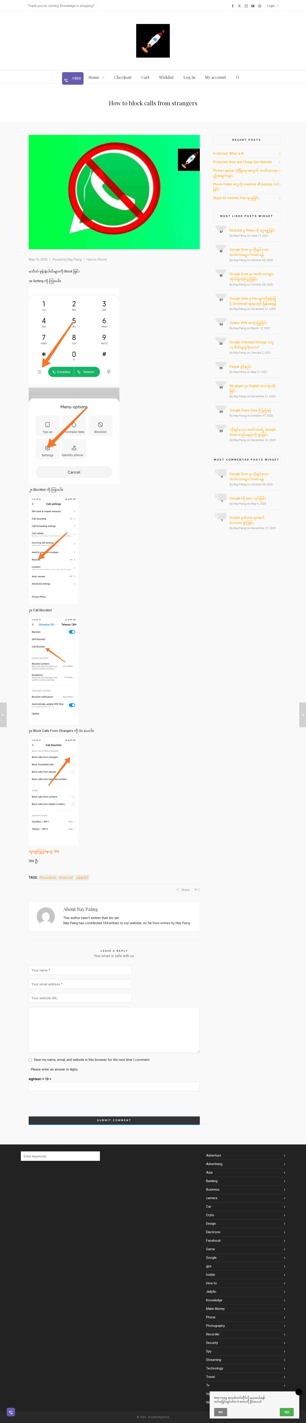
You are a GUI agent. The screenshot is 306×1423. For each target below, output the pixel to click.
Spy (208, 1351)
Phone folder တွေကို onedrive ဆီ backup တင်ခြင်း (246, 186)
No (221, 1412)
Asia (209, 1172)
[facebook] (233, 6)
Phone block (48, 877)
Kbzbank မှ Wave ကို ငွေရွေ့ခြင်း (252, 230)
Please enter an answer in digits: (54, 1069)
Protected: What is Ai (228, 153)
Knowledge (214, 1300)
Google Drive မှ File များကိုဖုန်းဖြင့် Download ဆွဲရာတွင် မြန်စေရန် (253, 301)
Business (213, 1189)
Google (211, 1258)
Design (211, 1224)
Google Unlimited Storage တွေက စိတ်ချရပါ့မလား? (252, 344)
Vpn (209, 1394)
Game (210, 1249)
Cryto (210, 1215)
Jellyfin (211, 1292)
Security (212, 1343)
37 (221, 300)
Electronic (213, 1232)
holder (210, 1275)
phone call (66, 877)
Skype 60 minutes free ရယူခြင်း (236, 198)
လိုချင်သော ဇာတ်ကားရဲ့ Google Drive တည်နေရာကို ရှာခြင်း (253, 432)
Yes (286, 1412)
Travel (210, 1377)
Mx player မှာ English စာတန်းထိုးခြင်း (253, 388)
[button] (94, 1156)
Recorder (213, 1334)
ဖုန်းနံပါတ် (82, 877)
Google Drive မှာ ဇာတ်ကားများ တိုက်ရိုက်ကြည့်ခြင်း (252, 276)
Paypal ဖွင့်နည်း (241, 367)
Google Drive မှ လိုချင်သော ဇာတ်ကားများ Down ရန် (249, 252)
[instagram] (247, 6)
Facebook (213, 1241)
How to (91, 259)
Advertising (214, 1164)
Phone (102, 259)
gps (208, 1266)
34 (221, 324)
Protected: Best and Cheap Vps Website (242, 162)
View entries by (171, 923)
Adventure (213, 1155)
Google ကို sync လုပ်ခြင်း (248, 498)
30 (221, 387)
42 (221, 251)
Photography (215, 1326)
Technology (214, 1368)
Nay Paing (74, 259)
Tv (207, 1385)
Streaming (213, 1360)
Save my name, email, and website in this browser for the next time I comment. (92, 1060)
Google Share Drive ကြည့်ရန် (250, 410)
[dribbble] (260, 6)
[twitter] (240, 6)
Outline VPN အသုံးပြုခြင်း (248, 323)
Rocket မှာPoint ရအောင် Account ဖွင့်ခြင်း (247, 520)
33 (221, 343)
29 (221, 411)
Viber (76, 78)
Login (271, 6)
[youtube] (253, 6)
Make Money (215, 1309)
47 (221, 232)
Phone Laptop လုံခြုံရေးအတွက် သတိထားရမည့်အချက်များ (245, 173)
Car (208, 1207)
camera (211, 1198)
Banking (212, 1181)
